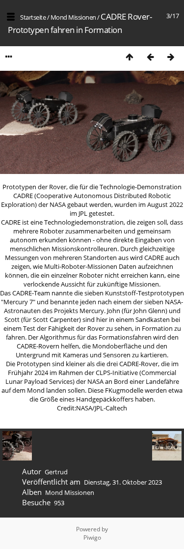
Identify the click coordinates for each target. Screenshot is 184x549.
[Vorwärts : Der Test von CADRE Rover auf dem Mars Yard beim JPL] (170, 56)
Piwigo (92, 537)
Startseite (33, 17)
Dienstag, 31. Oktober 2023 (123, 482)
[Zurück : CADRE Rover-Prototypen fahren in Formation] (150, 56)
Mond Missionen (73, 17)
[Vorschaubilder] (129, 56)
